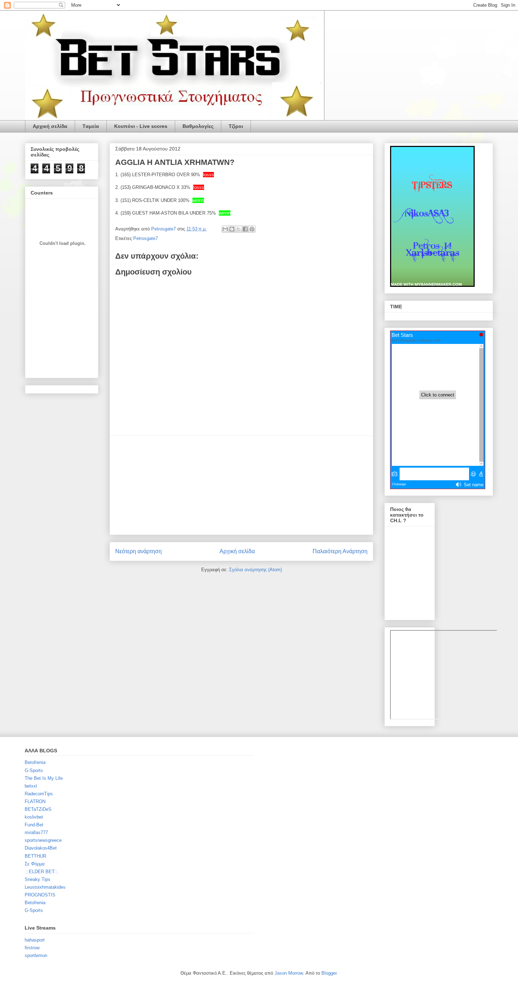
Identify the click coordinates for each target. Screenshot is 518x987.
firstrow (32, 947)
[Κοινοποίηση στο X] (238, 229)
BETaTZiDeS (38, 809)
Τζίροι (236, 126)
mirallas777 (36, 832)
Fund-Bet (34, 824)
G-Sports (34, 770)
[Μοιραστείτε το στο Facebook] (245, 229)
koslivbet (34, 817)
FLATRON (35, 801)
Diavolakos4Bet (41, 848)
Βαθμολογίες (198, 126)
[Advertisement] (241, 485)
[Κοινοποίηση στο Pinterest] (251, 229)
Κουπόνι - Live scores (140, 126)
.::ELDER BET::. (41, 871)
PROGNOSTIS (40, 894)
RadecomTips (39, 793)
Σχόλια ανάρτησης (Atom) (255, 569)
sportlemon (36, 955)
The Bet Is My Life (44, 778)
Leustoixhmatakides (45, 887)
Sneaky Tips (37, 879)
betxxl (31, 786)
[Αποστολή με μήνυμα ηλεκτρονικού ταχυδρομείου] (225, 229)
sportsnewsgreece (43, 840)
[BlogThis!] (231, 229)
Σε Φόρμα (35, 863)
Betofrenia (35, 762)
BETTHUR (35, 856)
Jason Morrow (289, 973)
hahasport (35, 940)
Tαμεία (90, 126)
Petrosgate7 (145, 238)
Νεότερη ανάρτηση (138, 551)
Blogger (329, 973)
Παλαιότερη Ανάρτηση (340, 551)
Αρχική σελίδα (50, 126)
